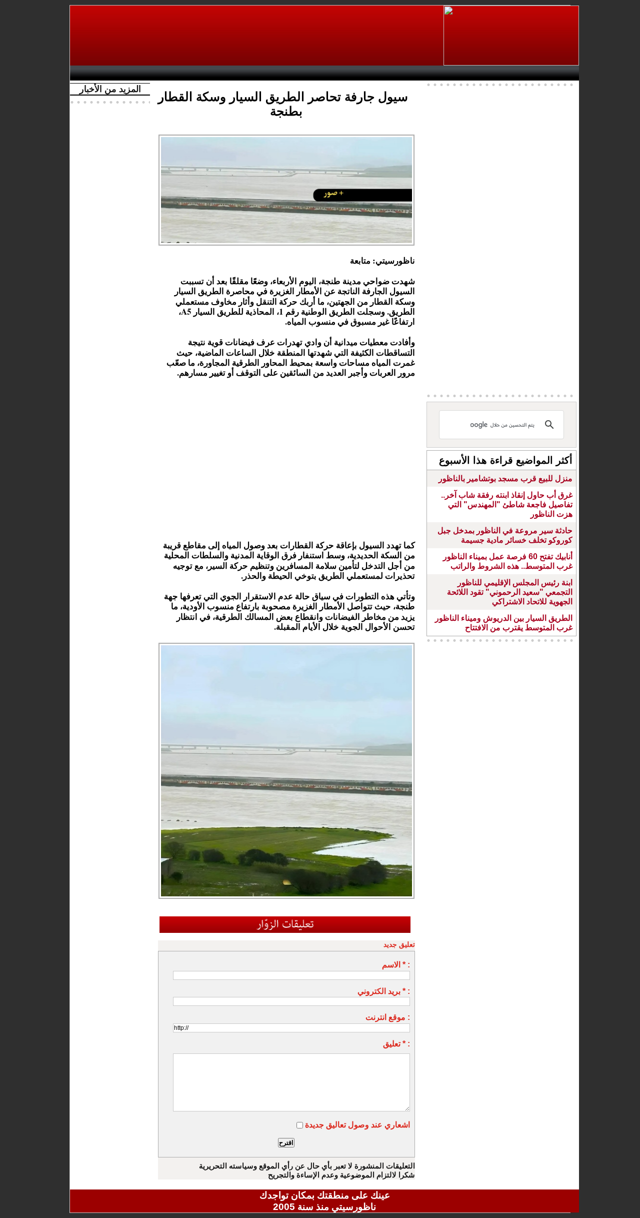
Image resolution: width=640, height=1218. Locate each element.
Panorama (215, 73)
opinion (175, 73)
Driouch (472, 73)
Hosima (426, 73)
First (556, 73)
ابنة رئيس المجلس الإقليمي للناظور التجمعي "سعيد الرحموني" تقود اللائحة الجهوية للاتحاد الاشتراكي (509, 592)
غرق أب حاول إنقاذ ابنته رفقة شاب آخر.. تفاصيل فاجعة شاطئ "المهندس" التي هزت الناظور (506, 504)
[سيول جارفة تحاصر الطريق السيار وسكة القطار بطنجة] (286, 646)
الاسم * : (396, 964)
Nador (514, 73)
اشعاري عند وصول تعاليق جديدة (357, 1124)
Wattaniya (346, 73)
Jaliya (307, 73)
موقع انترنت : (388, 1017)
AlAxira (143, 73)
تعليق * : (396, 1043)
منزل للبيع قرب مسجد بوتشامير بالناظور (505, 478)
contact (104, 73)
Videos (265, 73)
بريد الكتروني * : (384, 991)
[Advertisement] (258, 35)
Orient (384, 73)
